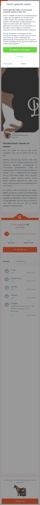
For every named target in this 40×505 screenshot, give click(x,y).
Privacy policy (7, 64)
